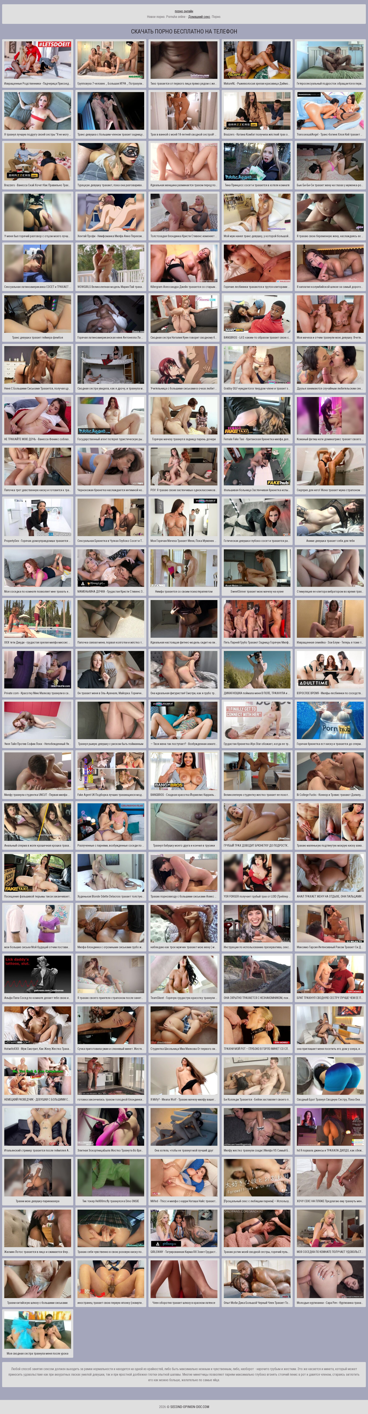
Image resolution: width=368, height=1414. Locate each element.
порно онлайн (184, 11)
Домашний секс (199, 17)
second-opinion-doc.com (189, 1407)
